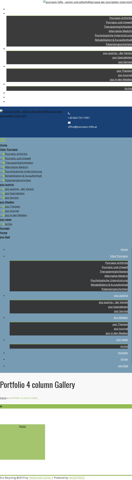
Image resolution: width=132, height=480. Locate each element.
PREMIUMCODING (40, 478)
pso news (126, 84)
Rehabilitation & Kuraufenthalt (113, 40)
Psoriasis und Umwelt (119, 22)
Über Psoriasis (123, 13)
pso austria (125, 48)
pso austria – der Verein (117, 53)
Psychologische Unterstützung (113, 35)
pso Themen (124, 71)
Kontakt (127, 93)
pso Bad (127, 101)
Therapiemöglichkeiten (118, 26)
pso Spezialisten (122, 57)
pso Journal (125, 75)
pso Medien (125, 66)
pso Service (125, 62)
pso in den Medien (121, 79)
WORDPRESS (77, 478)
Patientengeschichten (119, 44)
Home (128, 9)
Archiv (128, 88)
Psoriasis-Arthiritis (120, 18)
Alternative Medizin (120, 31)
